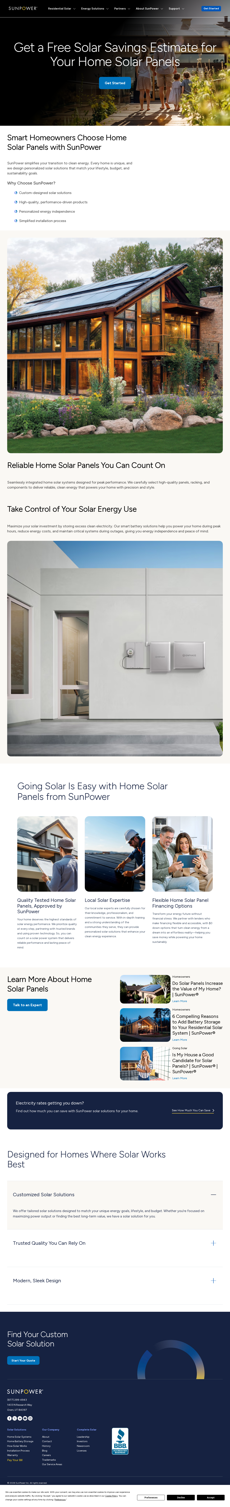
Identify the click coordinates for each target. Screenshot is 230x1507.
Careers (46, 1455)
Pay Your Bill (14, 1460)
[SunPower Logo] (23, 8)
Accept (211, 1497)
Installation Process (18, 1450)
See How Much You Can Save (191, 1110)
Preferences (151, 1497)
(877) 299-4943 (17, 1399)
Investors (82, 1441)
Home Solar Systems (19, 1436)
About (45, 1436)
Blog (44, 1450)
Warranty (12, 1455)
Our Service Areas (52, 1464)
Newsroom (83, 1446)
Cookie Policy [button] (111, 1496)
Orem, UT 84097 (17, 1409)
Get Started (211, 8)
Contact (47, 1441)
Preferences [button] (60, 1499)
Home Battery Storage (20, 1441)
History (46, 1446)
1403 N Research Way (19, 1404)
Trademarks (49, 1459)
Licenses (82, 1450)
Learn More (179, 1001)
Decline (181, 1497)
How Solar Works (17, 1446)
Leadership (83, 1436)
